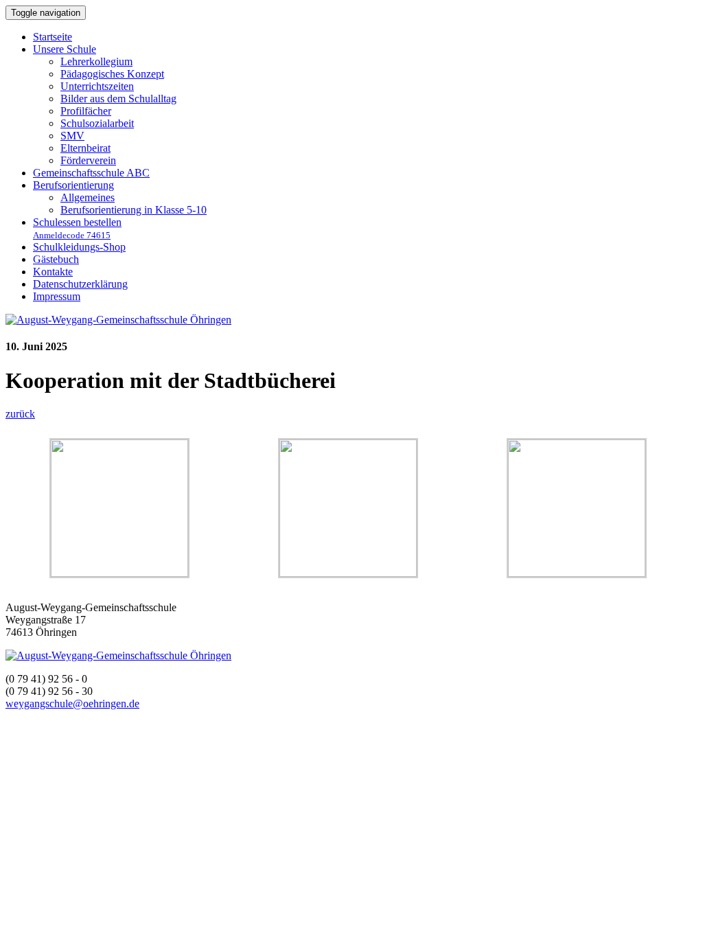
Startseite (52, 37)
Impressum (56, 296)
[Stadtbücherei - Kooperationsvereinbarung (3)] (348, 573)
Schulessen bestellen (77, 228)
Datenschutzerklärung (80, 284)
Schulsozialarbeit (97, 123)
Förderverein (88, 160)
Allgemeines (87, 197)
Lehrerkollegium (96, 61)
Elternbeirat (85, 148)
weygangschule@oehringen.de (72, 703)
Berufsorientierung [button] (73, 185)
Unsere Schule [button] (64, 49)
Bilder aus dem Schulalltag (118, 98)
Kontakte (53, 271)
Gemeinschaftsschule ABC (91, 173)
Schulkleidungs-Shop (79, 247)
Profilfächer (85, 111)
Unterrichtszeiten (97, 86)
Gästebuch (56, 259)
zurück (20, 414)
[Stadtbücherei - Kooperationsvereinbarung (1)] (119, 573)
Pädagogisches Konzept (112, 74)
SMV (72, 135)
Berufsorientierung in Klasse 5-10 (133, 210)
